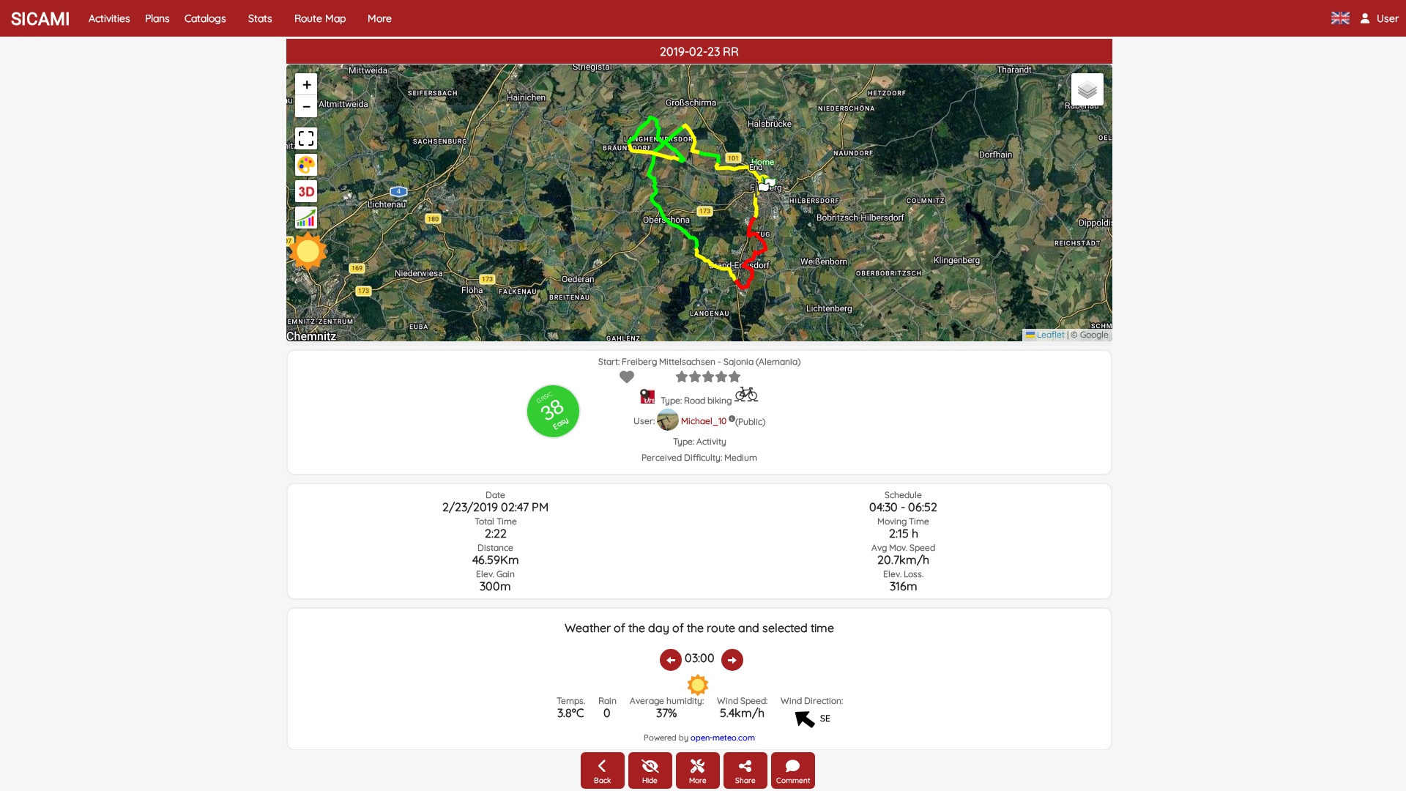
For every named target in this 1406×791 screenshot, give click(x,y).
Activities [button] (109, 18)
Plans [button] (157, 18)
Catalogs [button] (205, 18)
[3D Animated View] (306, 191)
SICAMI (40, 19)
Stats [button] (260, 18)
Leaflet (1050, 334)
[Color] (306, 165)
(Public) (750, 421)
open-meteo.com (723, 737)
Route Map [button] (320, 18)
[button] (1380, 18)
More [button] (380, 18)
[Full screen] (306, 138)
